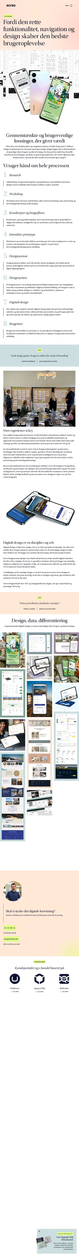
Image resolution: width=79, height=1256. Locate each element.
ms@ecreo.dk (11, 939)
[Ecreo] (11, 6)
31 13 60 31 (9, 928)
